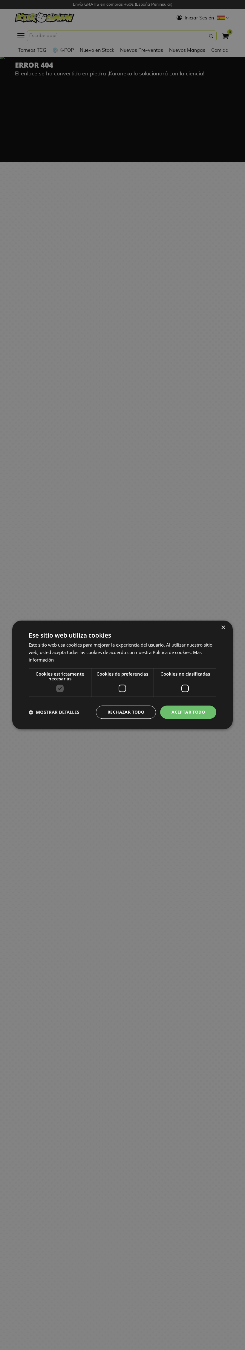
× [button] (223, 627)
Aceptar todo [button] (188, 712)
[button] (54, 712)
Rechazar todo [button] (126, 712)
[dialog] (122, 675)
